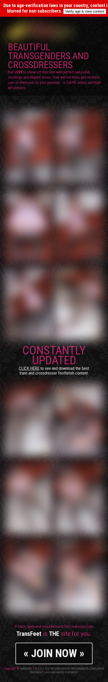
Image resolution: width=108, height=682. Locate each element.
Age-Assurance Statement (61, 672)
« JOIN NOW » (54, 653)
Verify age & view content (84, 11)
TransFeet (26, 668)
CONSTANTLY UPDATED (54, 359)
